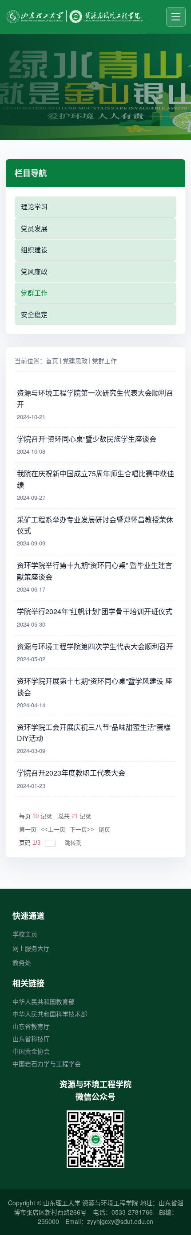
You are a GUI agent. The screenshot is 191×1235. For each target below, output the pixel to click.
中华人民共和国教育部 (43, 1001)
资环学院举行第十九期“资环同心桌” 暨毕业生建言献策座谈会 (94, 570)
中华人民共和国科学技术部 (49, 1013)
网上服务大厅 (31, 948)
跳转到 (74, 842)
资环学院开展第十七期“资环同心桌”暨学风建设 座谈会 (94, 685)
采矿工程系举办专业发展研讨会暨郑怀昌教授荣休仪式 (95, 524)
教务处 (21, 962)
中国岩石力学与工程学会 (46, 1063)
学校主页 (24, 933)
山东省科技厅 (31, 1038)
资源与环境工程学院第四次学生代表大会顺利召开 (95, 646)
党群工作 (104, 360)
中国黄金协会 (31, 1051)
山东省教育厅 (31, 1026)
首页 (52, 360)
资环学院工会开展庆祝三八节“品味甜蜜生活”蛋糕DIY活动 (94, 731)
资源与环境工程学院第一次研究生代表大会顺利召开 (95, 397)
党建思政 (75, 360)
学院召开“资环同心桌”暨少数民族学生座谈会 (86, 439)
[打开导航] (176, 17)
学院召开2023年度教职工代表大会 (71, 773)
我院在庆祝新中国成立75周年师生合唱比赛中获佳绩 (95, 478)
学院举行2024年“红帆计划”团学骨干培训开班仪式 (94, 611)
